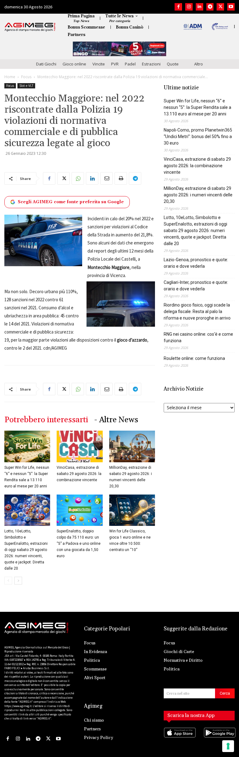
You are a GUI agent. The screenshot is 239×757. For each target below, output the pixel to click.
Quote (173, 64)
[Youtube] (231, 7)
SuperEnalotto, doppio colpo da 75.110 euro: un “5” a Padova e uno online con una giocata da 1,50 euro (79, 543)
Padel (130, 64)
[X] (220, 7)
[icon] (179, 738)
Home (9, 76)
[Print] (121, 178)
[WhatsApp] (78, 178)
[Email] (106, 178)
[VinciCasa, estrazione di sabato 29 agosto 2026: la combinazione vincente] (79, 446)
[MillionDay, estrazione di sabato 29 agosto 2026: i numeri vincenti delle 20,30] (132, 446)
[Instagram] (189, 7)
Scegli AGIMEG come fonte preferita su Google (71, 202)
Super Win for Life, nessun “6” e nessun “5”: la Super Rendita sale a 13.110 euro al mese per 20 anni (197, 107)
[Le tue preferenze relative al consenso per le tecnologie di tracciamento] (228, 746)
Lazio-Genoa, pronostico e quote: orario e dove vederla (196, 263)
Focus (26, 76)
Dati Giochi (46, 64)
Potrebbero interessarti (46, 420)
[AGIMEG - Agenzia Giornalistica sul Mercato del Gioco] (30, 27)
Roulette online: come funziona (194, 358)
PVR (115, 64)
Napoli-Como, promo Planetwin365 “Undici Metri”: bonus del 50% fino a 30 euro (198, 137)
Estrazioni (151, 64)
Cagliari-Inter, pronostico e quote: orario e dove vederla (196, 285)
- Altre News (116, 420)
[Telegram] (210, 7)
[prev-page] (8, 581)
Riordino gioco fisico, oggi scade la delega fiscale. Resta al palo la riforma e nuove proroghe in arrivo (197, 311)
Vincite (98, 64)
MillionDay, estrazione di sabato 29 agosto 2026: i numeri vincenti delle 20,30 (198, 195)
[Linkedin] (199, 7)
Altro (198, 64)
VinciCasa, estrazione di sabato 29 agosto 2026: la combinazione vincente (79, 473)
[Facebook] (178, 7)
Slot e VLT (26, 85)
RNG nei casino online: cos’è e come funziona (198, 337)
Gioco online (74, 64)
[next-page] (18, 581)
